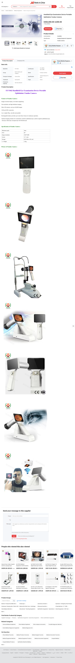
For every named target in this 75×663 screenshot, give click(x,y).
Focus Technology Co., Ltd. (28, 657)
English (11, 652)
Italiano (38, 652)
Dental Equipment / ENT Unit (62, 609)
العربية (54, 652)
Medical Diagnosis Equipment (29, 10)
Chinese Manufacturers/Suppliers (24, 649)
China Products (13, 649)
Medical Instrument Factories (53, 635)
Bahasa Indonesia (42, 654)
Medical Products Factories (23, 635)
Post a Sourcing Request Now (19, 538)
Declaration (52, 657)
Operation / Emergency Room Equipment (65, 603)
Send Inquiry (48, 28)
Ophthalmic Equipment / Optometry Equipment (48, 609)
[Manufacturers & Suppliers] (37, 2)
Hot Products (6, 649)
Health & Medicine (9, 10)
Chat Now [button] (59, 28)
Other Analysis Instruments (39, 624)
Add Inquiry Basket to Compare (22, 48)
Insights (40, 651)
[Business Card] (71, 67)
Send (14, 536)
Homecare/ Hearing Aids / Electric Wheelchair (11, 606)
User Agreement (46, 657)
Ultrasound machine (42, 606)
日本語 (62, 652)
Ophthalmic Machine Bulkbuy (24, 642)
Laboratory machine (42, 603)
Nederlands (48, 652)
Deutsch (43, 652)
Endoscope (22, 603)
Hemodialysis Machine (6, 609)
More (2, 644)
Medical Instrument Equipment (41, 638)
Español (16, 652)
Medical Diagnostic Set (27, 628)
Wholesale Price (44, 649)
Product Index (67, 649)
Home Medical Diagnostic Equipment (11, 628)
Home (2, 10)
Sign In (45, 54)
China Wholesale (36, 649)
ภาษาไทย (70, 652)
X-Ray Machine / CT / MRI (61, 606)
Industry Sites (51, 649)
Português (21, 652)
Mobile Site (35, 651)
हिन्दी (65, 652)
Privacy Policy (59, 657)
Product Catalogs (22, 600)
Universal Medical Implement (9, 624)
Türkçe (30, 654)
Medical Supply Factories (37, 635)
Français (27, 652)
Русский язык (33, 652)
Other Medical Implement (24, 624)
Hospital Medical (55, 638)
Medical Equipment (18, 10)
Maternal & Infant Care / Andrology (27, 606)
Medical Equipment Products (24, 638)
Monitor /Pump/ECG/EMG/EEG (8, 603)
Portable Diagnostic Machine (55, 624)
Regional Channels (59, 649)
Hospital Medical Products (9, 642)
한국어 (57, 652)
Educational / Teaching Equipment (27, 609)
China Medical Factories (8, 635)
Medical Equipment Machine (9, 638)
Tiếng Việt (35, 654)
